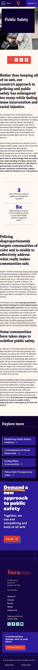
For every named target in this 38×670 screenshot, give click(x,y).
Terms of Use (9, 665)
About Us (11, 596)
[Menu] (3, 3)
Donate (31, 3)
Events (10, 603)
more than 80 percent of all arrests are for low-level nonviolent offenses (18, 324)
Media (10, 607)
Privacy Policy (26, 665)
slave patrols (25, 274)
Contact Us (12, 610)
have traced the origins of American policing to (19, 273)
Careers (10, 600)
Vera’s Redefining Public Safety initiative (16, 380)
